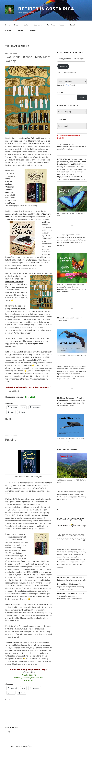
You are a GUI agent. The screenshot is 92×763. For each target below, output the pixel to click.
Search (60, 92)
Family (73, 25)
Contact (32, 31)
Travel (61, 25)
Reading (10, 439)
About (20, 31)
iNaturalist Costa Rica (66, 593)
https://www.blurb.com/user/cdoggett (70, 146)
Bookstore (38, 25)
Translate (73, 85)
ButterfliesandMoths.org (67, 584)
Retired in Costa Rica (46, 8)
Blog (16, 25)
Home (7, 25)
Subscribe (63, 66)
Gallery (27, 25)
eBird (59, 577)
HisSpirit (8, 31)
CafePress (51, 25)
